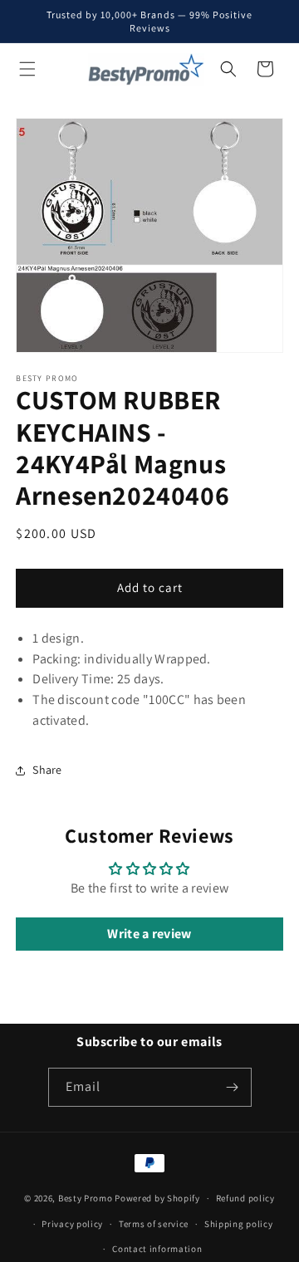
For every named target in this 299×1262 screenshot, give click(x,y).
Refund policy (245, 1198)
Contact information (157, 1249)
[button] (27, 69)
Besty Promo (85, 1198)
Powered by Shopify (157, 1198)
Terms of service (154, 1224)
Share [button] (47, 769)
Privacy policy (72, 1224)
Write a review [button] (149, 933)
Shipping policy (238, 1224)
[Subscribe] (232, 1087)
